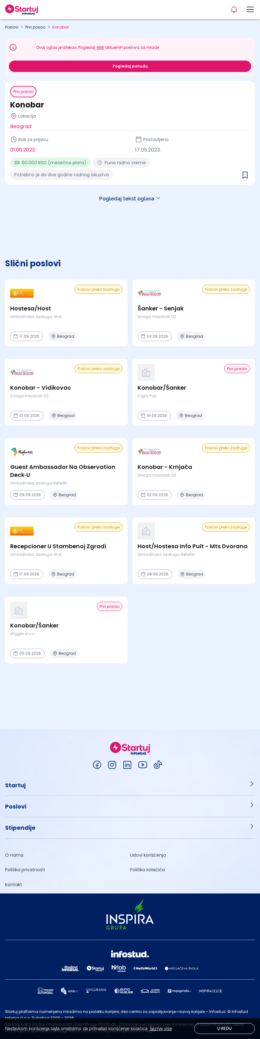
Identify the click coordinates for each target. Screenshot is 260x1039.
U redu (224, 1028)
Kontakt (13, 884)
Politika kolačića (147, 870)
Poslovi (11, 27)
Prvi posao (35, 27)
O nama (14, 855)
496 (100, 47)
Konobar (60, 27)
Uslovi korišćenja (148, 855)
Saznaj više (161, 1028)
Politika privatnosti (25, 870)
